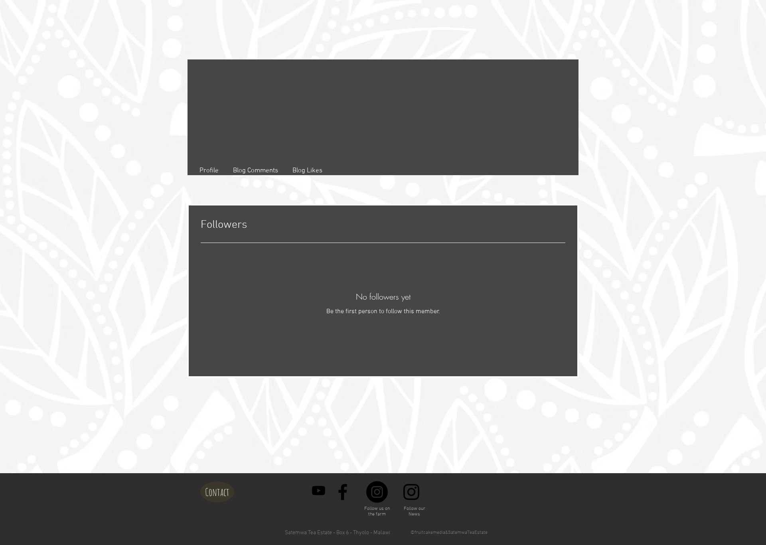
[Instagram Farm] (377, 492)
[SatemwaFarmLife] (318, 490)
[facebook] (342, 492)
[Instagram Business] (411, 492)
